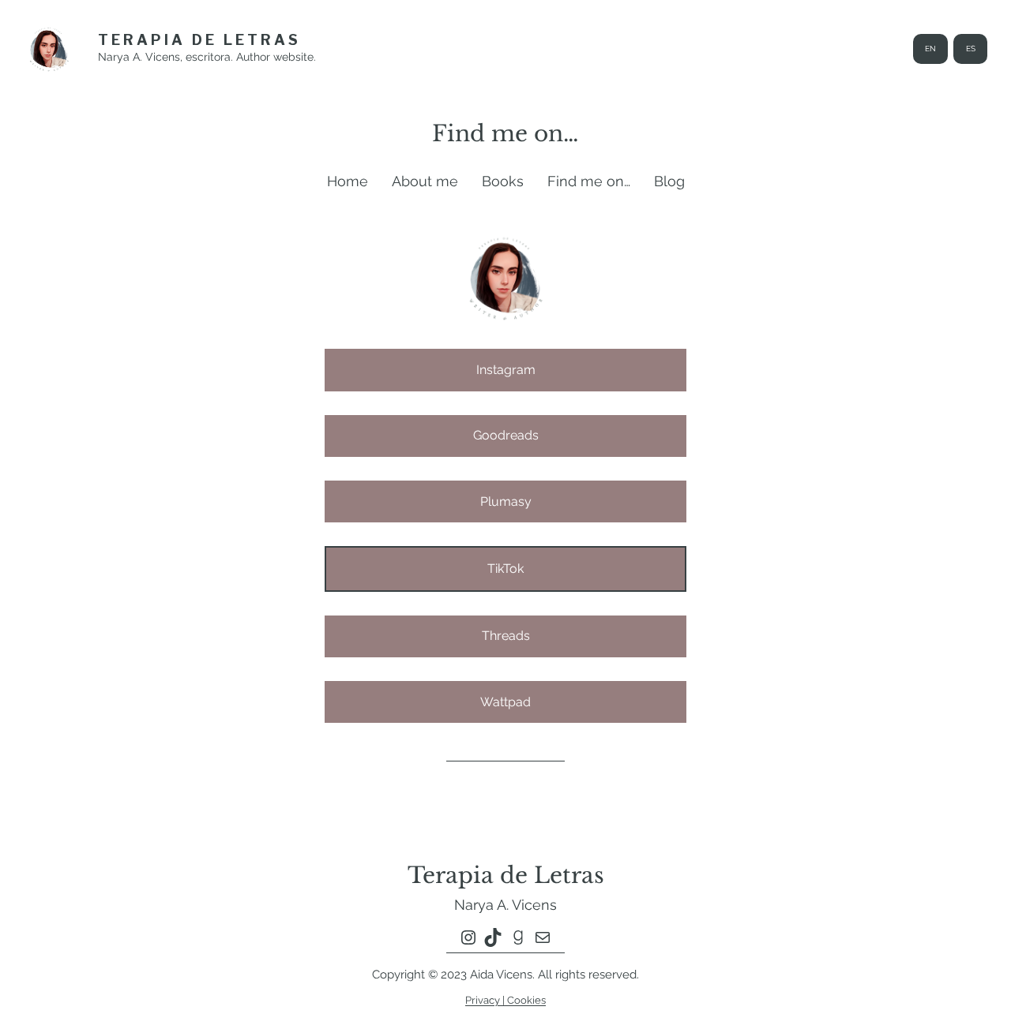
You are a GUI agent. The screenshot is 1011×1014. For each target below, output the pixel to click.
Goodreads (506, 435)
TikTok (505, 568)
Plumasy (506, 501)
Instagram (506, 369)
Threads (506, 635)
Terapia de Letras (199, 40)
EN (930, 48)
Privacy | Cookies (505, 1000)
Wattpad (505, 701)
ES (970, 48)
